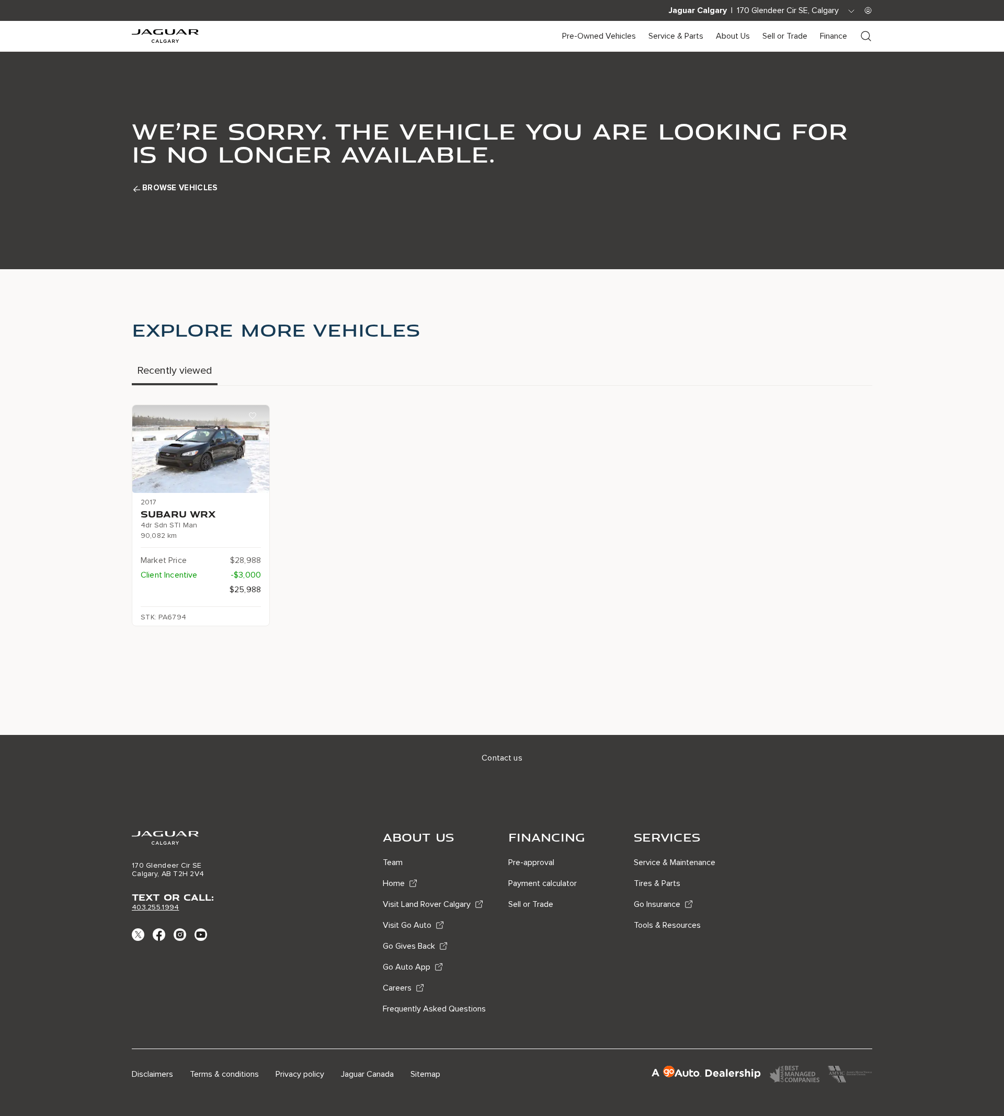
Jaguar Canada (367, 1074)
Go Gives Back (409, 946)
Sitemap (425, 1074)
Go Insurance (657, 904)
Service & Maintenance (674, 862)
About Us (733, 36)
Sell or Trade (784, 36)
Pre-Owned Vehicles (599, 36)
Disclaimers (152, 1074)
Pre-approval (531, 862)
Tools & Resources (667, 925)
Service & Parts (675, 36)
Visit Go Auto (407, 925)
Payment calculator (542, 883)
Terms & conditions (224, 1074)
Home (394, 883)
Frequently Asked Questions (434, 1009)
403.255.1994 (155, 907)
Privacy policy (300, 1074)
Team (393, 862)
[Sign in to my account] (868, 10)
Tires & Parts (657, 883)
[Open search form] (866, 36)
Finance (833, 36)
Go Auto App (406, 967)
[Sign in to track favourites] (254, 417)
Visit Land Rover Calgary (427, 904)
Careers (397, 988)
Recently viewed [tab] (174, 370)
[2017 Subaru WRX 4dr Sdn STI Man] (200, 449)
